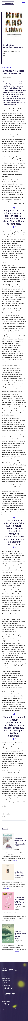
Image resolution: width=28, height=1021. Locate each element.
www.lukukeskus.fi (6, 982)
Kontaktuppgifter (6, 985)
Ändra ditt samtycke (6, 1011)
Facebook (2, 817)
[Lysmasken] (8, 4)
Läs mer (15, 860)
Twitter (4, 817)
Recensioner (5, 998)
